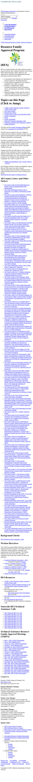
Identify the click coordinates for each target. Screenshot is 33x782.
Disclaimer (4, 20)
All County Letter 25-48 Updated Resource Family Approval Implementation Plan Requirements (17, 186)
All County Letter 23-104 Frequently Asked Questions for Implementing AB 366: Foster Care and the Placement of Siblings (17, 237)
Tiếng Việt (17, 572)
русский (10, 572)
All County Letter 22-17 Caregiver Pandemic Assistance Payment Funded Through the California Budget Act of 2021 (17, 273)
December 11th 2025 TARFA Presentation (16, 671)
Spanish (10, 746)
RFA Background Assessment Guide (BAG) (17, 596)
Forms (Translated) (9, 119)
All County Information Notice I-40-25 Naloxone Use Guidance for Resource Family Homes (17, 191)
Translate (14, 18)
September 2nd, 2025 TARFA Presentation (16, 670)
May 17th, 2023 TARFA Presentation (15, 657)
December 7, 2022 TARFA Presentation (16, 655)
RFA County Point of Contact (13, 726)
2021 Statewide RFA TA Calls (13, 619)
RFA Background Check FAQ (13, 599)
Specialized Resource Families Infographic (16, 736)
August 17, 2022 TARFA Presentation (15, 652)
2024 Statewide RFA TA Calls (13, 624)
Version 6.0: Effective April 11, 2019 (15, 568)
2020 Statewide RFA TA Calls (13, 618)
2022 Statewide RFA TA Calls (13, 621)
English (10, 744)
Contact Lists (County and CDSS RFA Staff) (17, 114)
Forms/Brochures (9, 36)
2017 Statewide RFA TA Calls (13, 613)
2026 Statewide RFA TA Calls (13, 627)
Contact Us (25, 762)
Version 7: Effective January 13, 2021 (15, 563)
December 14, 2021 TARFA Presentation (16, 647)
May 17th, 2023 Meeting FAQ (13, 658)
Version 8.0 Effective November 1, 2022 (16, 560)
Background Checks (10, 113)
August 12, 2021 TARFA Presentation (15, 643)
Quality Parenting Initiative (19, 127)
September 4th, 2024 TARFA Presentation (16, 665)
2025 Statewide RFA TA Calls (13, 626)
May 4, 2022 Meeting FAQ (12, 650)
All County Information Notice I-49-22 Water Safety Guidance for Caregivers (17, 266)
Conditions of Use (15, 762)
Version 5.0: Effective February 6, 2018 (15, 573)
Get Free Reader (5, 764)
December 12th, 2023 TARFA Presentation (16, 662)
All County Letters (9, 111)
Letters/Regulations (10, 34)
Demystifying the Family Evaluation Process (13, 174)
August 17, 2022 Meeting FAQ (13, 653)
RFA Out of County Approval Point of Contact (18, 729)
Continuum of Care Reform (15, 129)
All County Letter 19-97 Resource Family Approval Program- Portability (16, 396)
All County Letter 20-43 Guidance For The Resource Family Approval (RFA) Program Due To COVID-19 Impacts (18, 350)
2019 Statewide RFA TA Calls (13, 616)
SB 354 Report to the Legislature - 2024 (12, 539)
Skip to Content (16, 1)
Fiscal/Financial (8, 37)
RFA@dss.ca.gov (6, 682)
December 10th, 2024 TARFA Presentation (16, 666)
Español (23, 562)
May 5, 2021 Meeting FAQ (12, 642)
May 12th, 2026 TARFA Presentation (15, 673)
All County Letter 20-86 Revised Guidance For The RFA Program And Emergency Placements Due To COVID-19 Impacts (18, 327)
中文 (22, 570)
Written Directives (9, 124)
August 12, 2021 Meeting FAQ (13, 645)
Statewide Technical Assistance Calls (15, 121)
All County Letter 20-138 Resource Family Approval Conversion (16, 305)
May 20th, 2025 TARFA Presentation (15, 668)
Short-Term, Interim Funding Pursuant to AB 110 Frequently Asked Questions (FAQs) (17, 585)
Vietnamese (11, 747)
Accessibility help (6, 1)
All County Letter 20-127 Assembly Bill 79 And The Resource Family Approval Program (17, 302)
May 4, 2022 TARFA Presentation (14, 648)
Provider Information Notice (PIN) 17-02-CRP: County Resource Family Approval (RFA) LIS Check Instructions (18, 502)
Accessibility (13, 760)
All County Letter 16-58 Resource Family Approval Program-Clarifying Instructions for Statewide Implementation (17, 515)
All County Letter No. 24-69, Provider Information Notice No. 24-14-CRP (17, 208)
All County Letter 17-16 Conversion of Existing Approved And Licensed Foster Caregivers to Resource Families (18, 470)
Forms (6, 117)
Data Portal (7, 39)
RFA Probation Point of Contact (13, 728)
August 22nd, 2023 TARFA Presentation (16, 660)
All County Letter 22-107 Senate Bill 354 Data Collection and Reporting (18, 241)
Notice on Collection (18, 764)
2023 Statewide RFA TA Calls (13, 623)
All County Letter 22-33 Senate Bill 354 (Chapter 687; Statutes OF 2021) (16, 269)
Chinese (10, 749)
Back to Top (4, 760)
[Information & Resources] (9, 11)
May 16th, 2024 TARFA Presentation (15, 663)
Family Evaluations (10, 116)
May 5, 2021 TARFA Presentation (14, 640)
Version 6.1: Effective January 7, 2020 (15, 566)
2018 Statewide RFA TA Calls (13, 614)
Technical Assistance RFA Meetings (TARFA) (17, 122)
